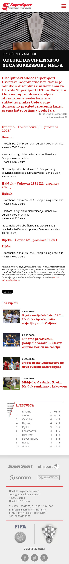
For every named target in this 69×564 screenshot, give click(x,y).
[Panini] (49, 479)
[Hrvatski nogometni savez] (48, 533)
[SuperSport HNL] (16, 10)
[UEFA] (20, 537)
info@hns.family (21, 509)
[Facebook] (25, 560)
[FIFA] (20, 527)
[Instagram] (44, 560)
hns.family (40, 509)
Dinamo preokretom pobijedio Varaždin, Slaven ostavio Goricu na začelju (42, 343)
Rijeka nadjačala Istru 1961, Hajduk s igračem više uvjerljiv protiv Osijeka (42, 319)
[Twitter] (34, 560)
